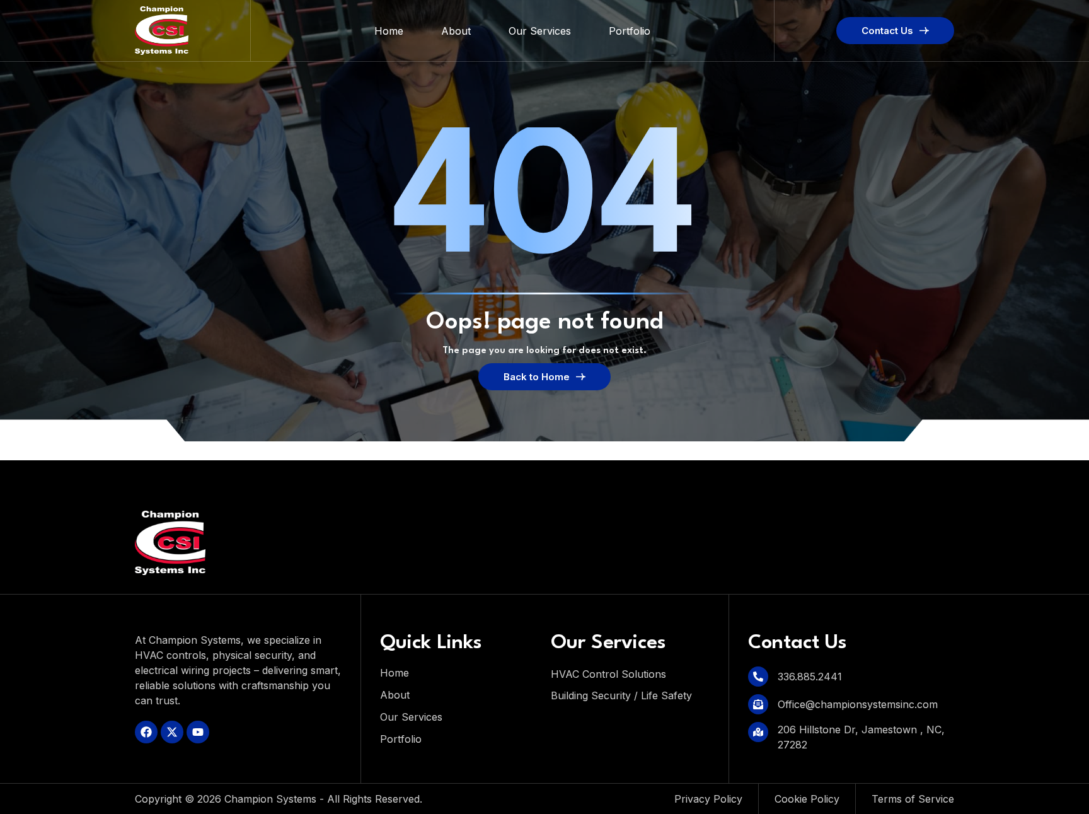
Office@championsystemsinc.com (858, 704)
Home (388, 31)
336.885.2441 (810, 676)
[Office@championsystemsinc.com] (758, 704)
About (456, 31)
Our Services (540, 31)
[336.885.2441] (758, 676)
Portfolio (629, 31)
